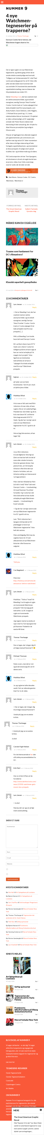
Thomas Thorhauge (23, 36)
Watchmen (9, 181)
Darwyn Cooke (22, 177)
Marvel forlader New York (28, 945)
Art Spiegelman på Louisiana (25, 892)
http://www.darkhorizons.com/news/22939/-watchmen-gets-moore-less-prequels (24, 784)
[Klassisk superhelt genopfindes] (22, 275)
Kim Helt (11, 892)
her (31, 754)
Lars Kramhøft (13, 945)
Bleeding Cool (16, 97)
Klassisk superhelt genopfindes (21, 282)
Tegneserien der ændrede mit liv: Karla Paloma (24, 998)
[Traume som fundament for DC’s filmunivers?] (22, 245)
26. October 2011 (21, 398)
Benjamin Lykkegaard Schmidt (23, 290)
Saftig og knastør (22, 922)
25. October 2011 (30, 304)
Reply (34, 307)
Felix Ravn (11, 922)
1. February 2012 (21, 557)
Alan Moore (12, 177)
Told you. (16, 562)
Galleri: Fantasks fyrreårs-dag (31, 210)
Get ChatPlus (12, 902)
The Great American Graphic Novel (14, 210)
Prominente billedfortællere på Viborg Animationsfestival (26, 1010)
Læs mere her (10, 1062)
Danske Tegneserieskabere (15, 1077)
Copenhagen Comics (13, 1084)
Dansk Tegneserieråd (13, 1073)
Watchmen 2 (19, 181)
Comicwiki (9, 1081)
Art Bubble (10, 1088)
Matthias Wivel (19, 395)
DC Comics (32, 177)
